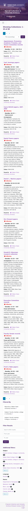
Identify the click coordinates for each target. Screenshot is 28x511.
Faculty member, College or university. (14, 453)
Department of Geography (10, 482)
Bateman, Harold (8, 484)
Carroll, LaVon (7, 489)
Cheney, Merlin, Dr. (8, 491)
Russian (5, 476)
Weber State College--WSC (11, 457)
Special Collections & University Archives (13, 12)
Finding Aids (10, 16)
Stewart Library (16, 506)
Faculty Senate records (12, 333)
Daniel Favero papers (11, 138)
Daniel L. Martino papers (12, 179)
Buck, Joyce (6, 486)
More (5, 470)
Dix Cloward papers (11, 219)
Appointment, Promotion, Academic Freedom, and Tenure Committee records (13, 43)
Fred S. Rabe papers (11, 367)
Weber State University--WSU (11, 468)
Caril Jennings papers (11, 62)
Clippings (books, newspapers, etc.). (13, 463)
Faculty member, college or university (13, 459)
